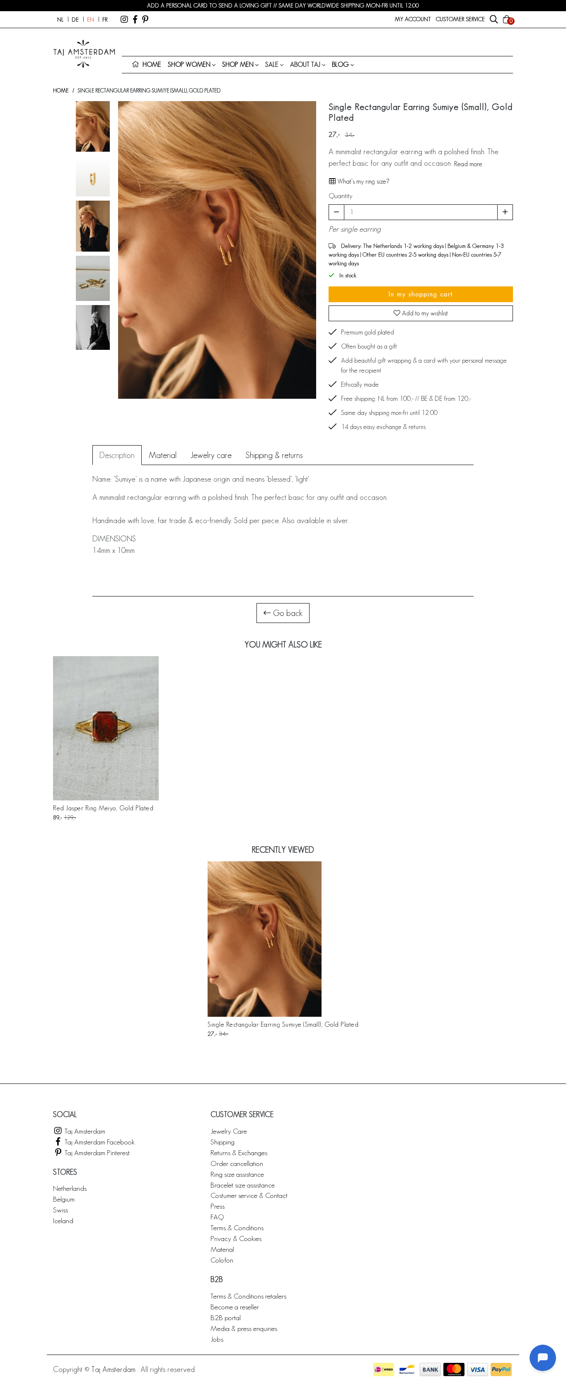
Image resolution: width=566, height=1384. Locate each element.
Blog (340, 64)
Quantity (341, 195)
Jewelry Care (228, 1131)
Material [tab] (163, 455)
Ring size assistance (237, 1174)
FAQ (217, 1217)
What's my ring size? (362, 181)
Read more (468, 163)
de (75, 19)
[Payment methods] (383, 1369)
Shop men (238, 64)
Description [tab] (117, 455)
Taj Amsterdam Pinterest (96, 1152)
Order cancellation (236, 1163)
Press (217, 1206)
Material (222, 1249)
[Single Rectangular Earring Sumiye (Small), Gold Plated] (283, 939)
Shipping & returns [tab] (274, 455)
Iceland (63, 1220)
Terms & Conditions (237, 1227)
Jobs (216, 1339)
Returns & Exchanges (238, 1152)
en (90, 19)
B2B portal (225, 1317)
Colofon (221, 1260)
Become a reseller (234, 1307)
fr (104, 19)
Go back (286, 613)
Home (60, 90)
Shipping (222, 1142)
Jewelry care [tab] (211, 455)
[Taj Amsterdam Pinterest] (145, 19)
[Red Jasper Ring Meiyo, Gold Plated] (106, 728)
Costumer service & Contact (249, 1195)
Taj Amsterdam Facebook (99, 1142)
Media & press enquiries (243, 1328)
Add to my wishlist (424, 313)
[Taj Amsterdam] (124, 19)
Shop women (189, 64)
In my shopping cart (421, 294)
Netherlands (70, 1188)
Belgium (64, 1199)
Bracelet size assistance (242, 1185)
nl (60, 19)
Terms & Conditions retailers (248, 1296)
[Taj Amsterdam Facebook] (135, 19)
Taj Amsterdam (84, 1131)
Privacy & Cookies (235, 1238)
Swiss (60, 1210)
